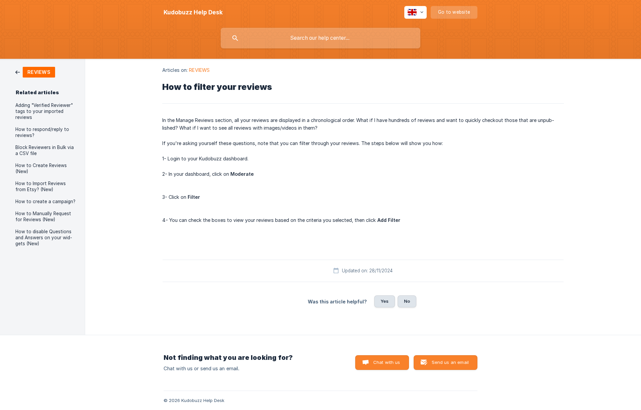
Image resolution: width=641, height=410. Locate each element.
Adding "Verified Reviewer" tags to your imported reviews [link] (44, 111)
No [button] (407, 301)
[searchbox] (320, 38)
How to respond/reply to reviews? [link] (42, 132)
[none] (193, 12)
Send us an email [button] (450, 362)
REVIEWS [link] (199, 70)
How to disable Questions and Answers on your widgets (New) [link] (43, 237)
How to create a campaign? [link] (45, 201)
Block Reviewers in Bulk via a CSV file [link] (44, 150)
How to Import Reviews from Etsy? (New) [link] (40, 186)
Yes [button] (385, 301)
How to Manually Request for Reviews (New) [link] (43, 216)
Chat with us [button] (386, 362)
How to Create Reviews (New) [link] (41, 168)
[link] (35, 72)
